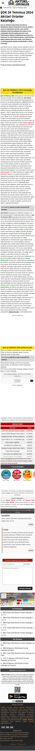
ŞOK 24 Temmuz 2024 (20, 8)
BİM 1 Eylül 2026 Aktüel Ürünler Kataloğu (17, 633)
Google (7, 732)
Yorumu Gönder (25, 588)
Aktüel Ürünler (10, 500)
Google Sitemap (14, 736)
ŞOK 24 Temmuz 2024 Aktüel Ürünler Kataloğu (17, 16)
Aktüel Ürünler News (16, 740)
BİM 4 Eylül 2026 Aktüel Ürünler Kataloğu (17, 623)
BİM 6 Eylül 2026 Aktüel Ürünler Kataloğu (17, 618)
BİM (7, 727)
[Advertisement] (18, 401)
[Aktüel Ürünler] (18, 3)
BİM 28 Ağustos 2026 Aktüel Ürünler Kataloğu (14, 649)
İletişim (10, 738)
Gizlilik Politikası (28, 720)
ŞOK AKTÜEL (7, 8)
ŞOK (11, 727)
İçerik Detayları (17, 498)
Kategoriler (24, 736)
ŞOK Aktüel (8, 458)
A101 (3, 727)
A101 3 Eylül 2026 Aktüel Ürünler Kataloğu (17, 628)
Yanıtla (31, 524)
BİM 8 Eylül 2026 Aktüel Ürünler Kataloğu (17, 612)
